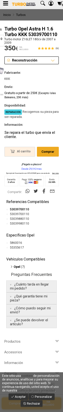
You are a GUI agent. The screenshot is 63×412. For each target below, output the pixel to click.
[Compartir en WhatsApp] (28, 191)
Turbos (21, 15)
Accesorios (13, 352)
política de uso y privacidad (36, 390)
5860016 (16, 243)
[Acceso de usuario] (50, 4)
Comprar (47, 151)
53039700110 (19, 214)
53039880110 (19, 219)
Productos (12, 341)
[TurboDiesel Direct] (23, 4)
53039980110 (19, 223)
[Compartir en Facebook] (44, 191)
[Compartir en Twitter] (36, 191)
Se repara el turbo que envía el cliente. (29, 135)
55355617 (17, 247)
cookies (27, 375)
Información (13, 363)
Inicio (7, 15)
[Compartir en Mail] (52, 191)
